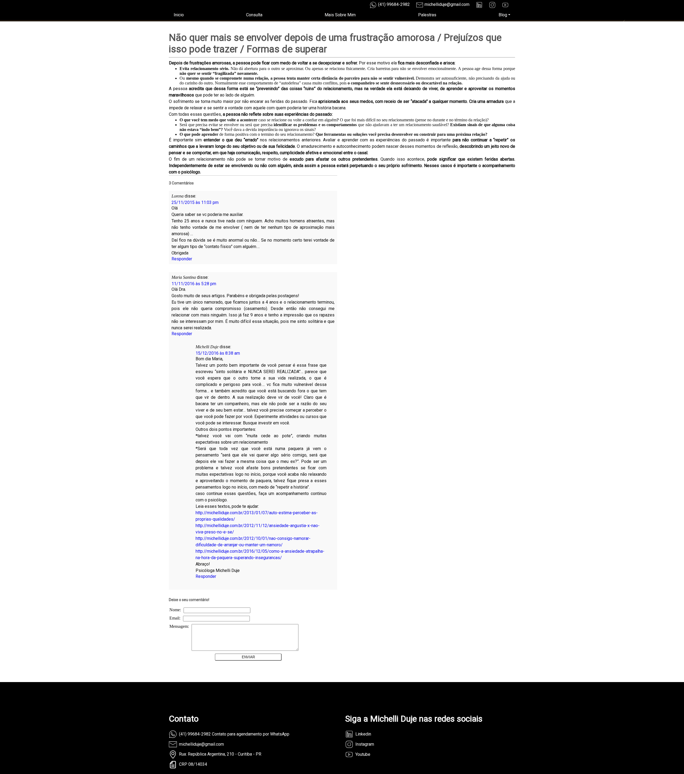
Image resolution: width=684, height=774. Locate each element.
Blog (503, 14)
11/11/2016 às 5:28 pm (194, 283)
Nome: (175, 609)
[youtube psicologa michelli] (505, 5)
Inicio (179, 14)
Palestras (427, 14)
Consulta (254, 14)
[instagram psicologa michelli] (492, 5)
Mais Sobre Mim (340, 14)
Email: (174, 618)
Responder (182, 258)
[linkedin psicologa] (479, 5)
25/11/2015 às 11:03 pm (195, 202)
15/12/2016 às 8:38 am (218, 353)
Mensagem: (179, 626)
